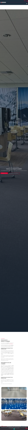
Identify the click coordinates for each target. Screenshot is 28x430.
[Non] (26, 428)
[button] (27, 3)
